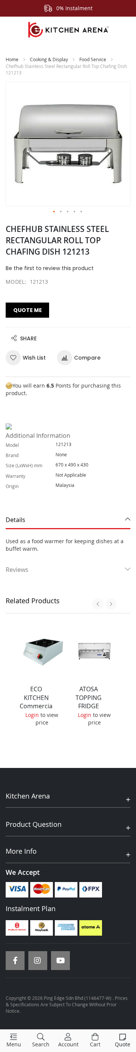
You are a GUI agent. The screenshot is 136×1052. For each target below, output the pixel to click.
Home (12, 59)
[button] (54, 212)
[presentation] (98, 604)
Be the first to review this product (50, 268)
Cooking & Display (49, 59)
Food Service (92, 59)
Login (32, 714)
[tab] (68, 520)
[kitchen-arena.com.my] (68, 29)
